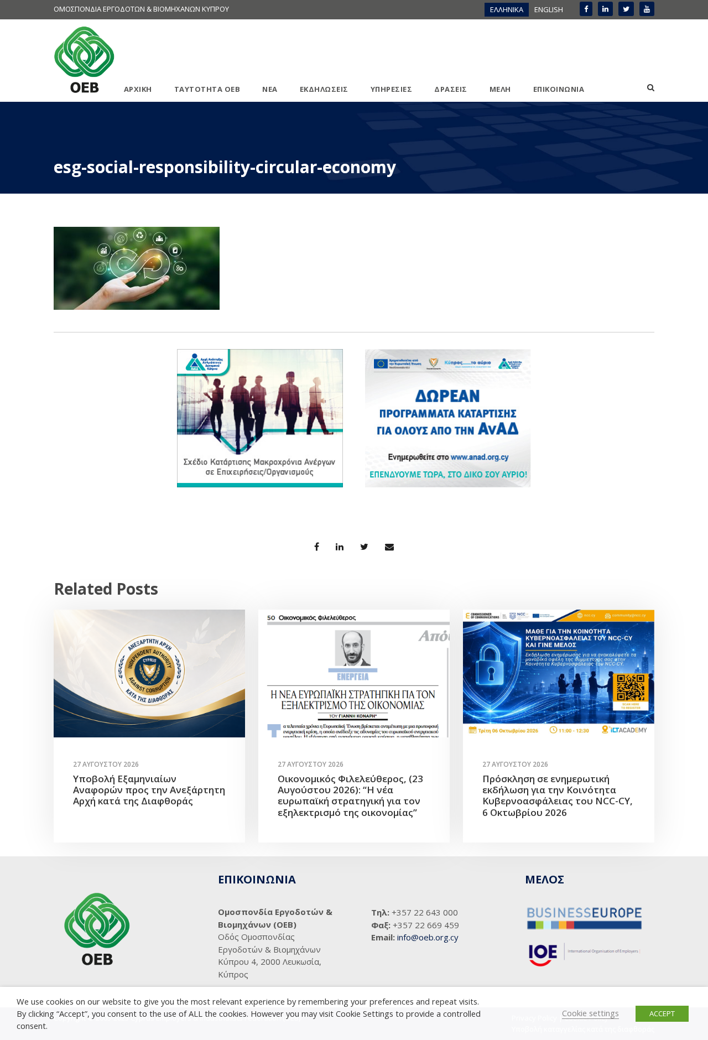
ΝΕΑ (270, 89)
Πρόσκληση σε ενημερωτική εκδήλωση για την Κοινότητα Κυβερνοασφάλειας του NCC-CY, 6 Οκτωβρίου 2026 (557, 795)
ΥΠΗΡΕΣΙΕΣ (392, 89)
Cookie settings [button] (590, 1012)
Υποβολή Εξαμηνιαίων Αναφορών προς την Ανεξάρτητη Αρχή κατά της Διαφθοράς (149, 790)
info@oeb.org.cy (428, 937)
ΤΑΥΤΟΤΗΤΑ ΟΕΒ (207, 89)
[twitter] (626, 9)
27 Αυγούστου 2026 (106, 764)
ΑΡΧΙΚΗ (138, 89)
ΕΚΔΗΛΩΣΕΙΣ (324, 89)
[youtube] (646, 9)
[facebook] (586, 9)
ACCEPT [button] (662, 1013)
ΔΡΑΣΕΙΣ (450, 89)
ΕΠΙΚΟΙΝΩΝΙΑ (559, 89)
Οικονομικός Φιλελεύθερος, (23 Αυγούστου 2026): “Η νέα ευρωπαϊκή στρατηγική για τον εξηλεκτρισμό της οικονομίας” (350, 795)
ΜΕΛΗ (500, 89)
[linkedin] (605, 9)
